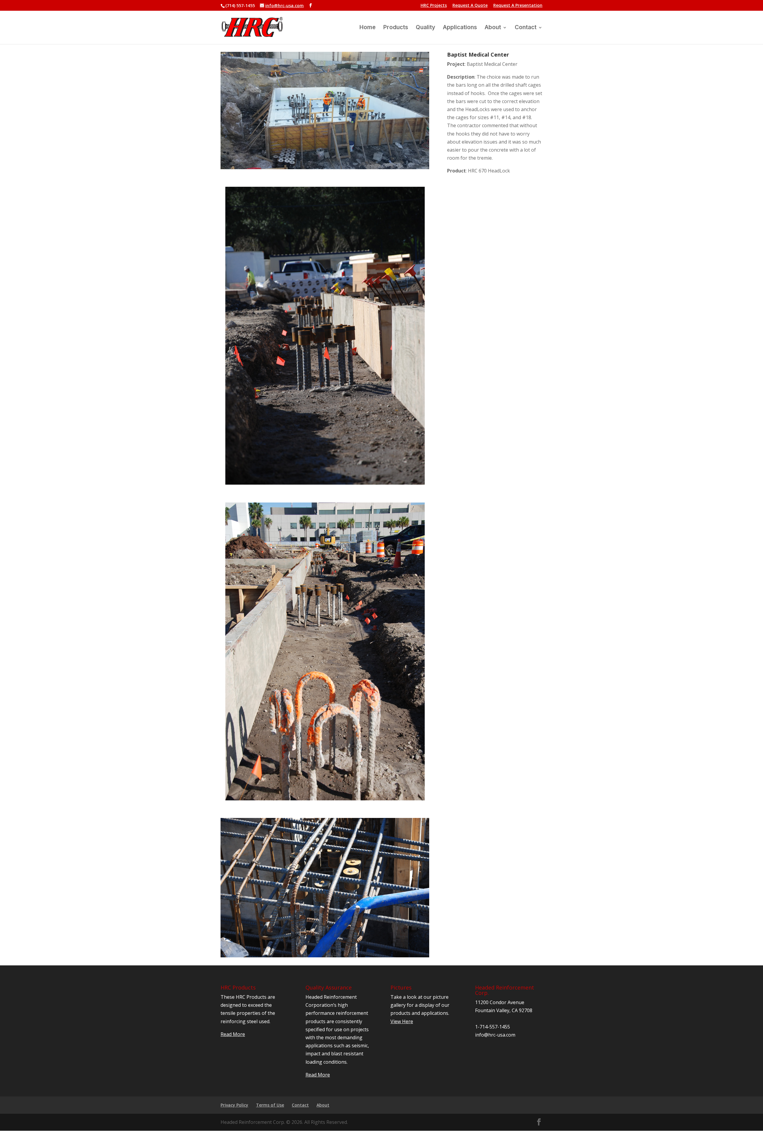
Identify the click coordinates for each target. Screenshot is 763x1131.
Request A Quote (470, 5)
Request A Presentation (517, 5)
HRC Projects (434, 5)
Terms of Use (270, 1105)
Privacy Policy (234, 1105)
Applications (460, 28)
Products (395, 28)
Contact (525, 28)
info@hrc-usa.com (495, 1035)
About (493, 28)
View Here (401, 1021)
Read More (233, 1034)
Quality (425, 28)
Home (367, 28)
